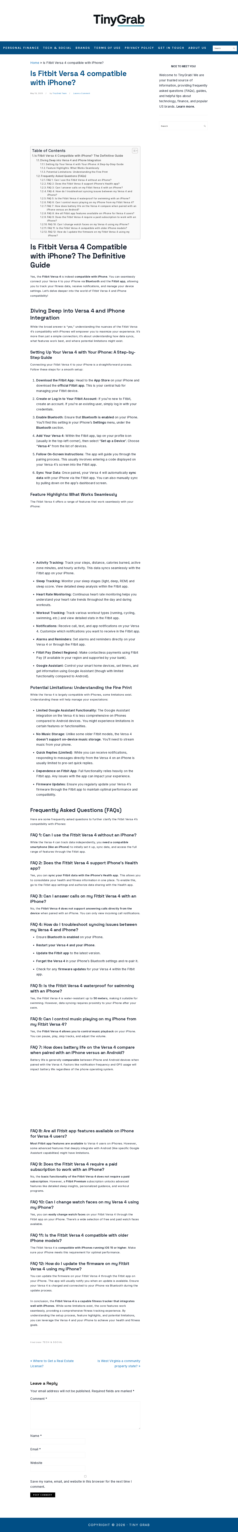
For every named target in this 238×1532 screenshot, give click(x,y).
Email (35, 1449)
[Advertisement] (85, 123)
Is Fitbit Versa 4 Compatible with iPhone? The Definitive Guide (78, 155)
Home (34, 63)
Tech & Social (53, 1342)
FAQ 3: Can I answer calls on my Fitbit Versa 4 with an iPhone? (85, 187)
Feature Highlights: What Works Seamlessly (72, 168)
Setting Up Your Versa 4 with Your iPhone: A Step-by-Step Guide (85, 164)
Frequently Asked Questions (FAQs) (63, 176)
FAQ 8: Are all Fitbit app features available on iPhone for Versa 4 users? (90, 213)
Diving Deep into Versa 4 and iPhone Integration (70, 160)
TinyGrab (119, 19)
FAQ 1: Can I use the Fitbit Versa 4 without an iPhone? (78, 180)
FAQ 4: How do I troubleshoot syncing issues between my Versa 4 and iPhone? (89, 193)
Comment (38, 1399)
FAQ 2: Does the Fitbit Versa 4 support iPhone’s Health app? (83, 183)
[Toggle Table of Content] (133, 150)
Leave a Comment (81, 93)
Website (36, 1463)
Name (36, 1436)
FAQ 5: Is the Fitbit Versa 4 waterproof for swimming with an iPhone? (88, 198)
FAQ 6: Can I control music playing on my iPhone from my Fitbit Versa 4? (90, 202)
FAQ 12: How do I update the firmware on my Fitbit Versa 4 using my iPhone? (89, 234)
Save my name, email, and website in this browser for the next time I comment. (81, 1484)
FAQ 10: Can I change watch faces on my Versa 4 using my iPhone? (88, 224)
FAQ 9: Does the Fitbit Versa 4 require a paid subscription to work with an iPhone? (91, 219)
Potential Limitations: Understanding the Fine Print (77, 172)
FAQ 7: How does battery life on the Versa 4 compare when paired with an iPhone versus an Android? (91, 208)
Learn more (185, 106)
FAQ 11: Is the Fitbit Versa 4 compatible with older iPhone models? (87, 228)
